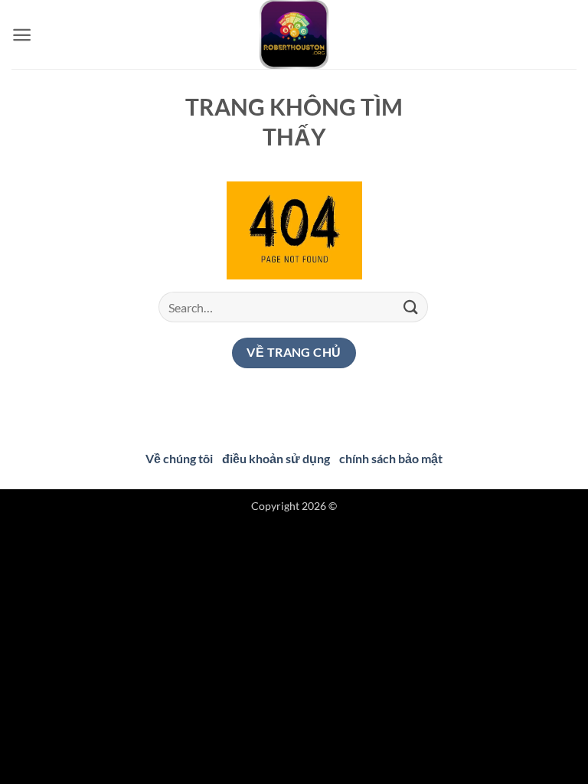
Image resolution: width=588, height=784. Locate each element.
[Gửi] (411, 307)
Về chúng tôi (179, 458)
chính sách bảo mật (391, 458)
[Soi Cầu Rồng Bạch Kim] (294, 34)
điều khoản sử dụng (276, 458)
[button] (21, 35)
